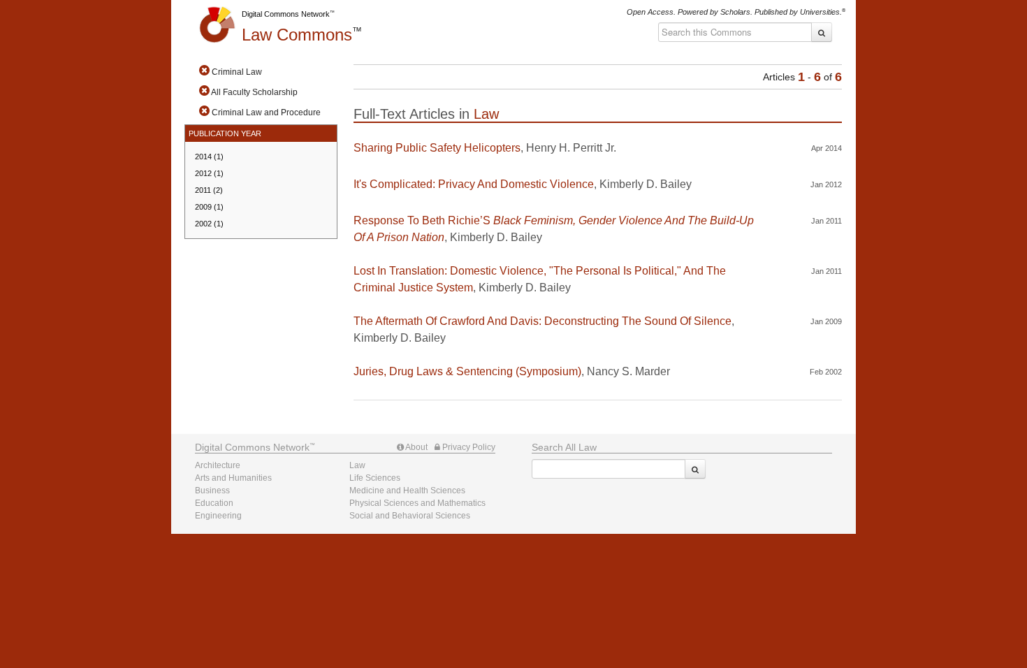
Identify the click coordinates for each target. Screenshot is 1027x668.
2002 (209, 223)
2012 (209, 173)
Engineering (218, 516)
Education (214, 503)
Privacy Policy (467, 447)
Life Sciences (374, 478)
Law (297, 34)
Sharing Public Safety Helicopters (437, 148)
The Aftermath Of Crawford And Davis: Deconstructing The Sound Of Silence (542, 321)
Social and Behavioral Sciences (409, 516)
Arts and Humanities (233, 478)
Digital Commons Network (286, 14)
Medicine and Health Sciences (407, 490)
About (416, 447)
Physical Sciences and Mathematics (417, 503)
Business (212, 490)
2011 (209, 190)
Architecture (217, 465)
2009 (209, 207)
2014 (209, 156)
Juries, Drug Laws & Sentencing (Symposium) (467, 371)
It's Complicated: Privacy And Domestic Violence (474, 184)
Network (252, 447)
